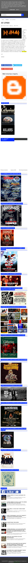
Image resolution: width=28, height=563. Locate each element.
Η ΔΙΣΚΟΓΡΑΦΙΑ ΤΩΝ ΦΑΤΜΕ (13, 522)
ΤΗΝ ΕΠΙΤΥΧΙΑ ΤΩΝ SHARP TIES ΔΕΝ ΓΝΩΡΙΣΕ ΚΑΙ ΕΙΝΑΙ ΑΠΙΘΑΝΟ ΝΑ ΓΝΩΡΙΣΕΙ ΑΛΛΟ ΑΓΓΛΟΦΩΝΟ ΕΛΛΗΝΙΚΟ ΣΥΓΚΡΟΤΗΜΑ (16, 544)
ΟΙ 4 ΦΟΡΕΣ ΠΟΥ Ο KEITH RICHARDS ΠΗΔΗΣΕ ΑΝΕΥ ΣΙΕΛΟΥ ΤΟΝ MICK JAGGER (16, 551)
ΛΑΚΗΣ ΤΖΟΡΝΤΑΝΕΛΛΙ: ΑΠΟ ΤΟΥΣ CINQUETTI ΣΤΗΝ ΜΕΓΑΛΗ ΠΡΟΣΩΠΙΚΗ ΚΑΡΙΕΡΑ (16, 516)
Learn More (12, 9)
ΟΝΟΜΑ (16, 25)
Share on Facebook (7, 65)
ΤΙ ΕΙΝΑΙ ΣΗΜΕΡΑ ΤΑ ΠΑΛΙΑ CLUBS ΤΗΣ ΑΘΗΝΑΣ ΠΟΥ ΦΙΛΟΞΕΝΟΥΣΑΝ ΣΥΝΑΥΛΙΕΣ (17, 503)
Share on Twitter (18, 65)
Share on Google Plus (8, 68)
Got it (17, 9)
